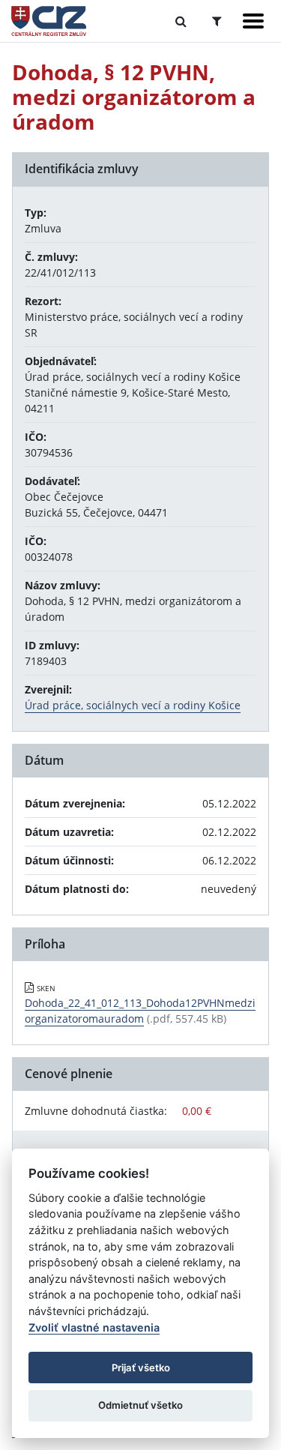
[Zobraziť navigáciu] (253, 21)
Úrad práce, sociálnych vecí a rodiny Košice (133, 705)
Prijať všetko (141, 1368)
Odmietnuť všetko (140, 1405)
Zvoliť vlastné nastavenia (94, 1327)
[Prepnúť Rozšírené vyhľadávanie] (217, 21)
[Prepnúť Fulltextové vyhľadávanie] (181, 21)
